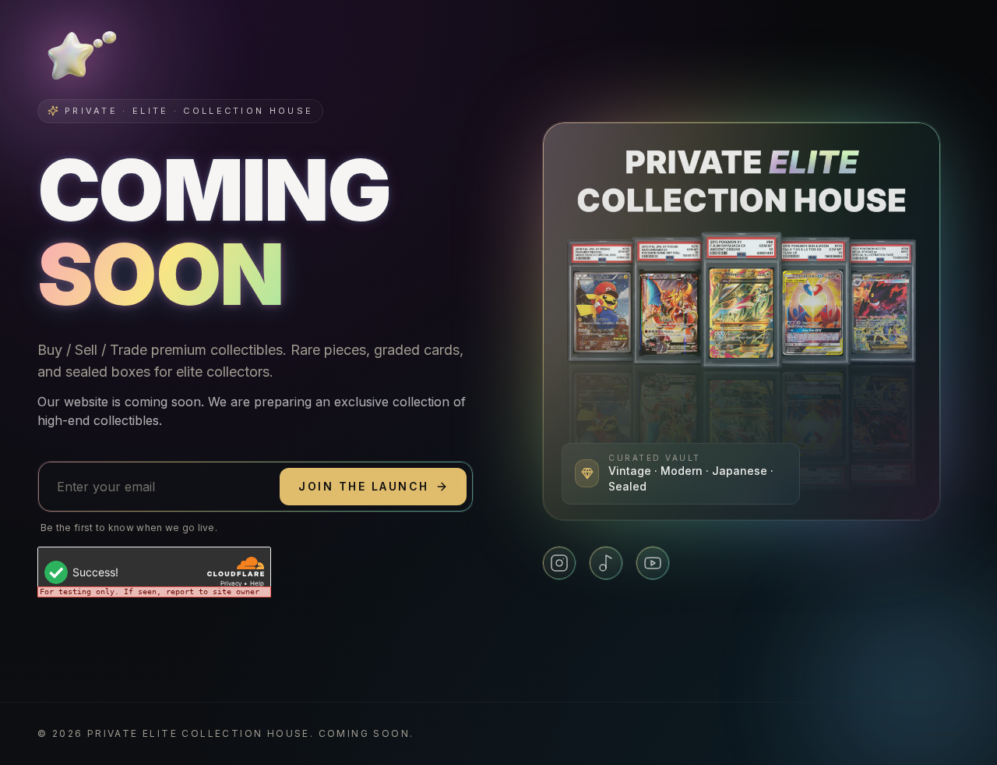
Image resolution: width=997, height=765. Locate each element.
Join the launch (363, 486)
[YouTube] (653, 563)
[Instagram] (559, 563)
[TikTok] (606, 563)
